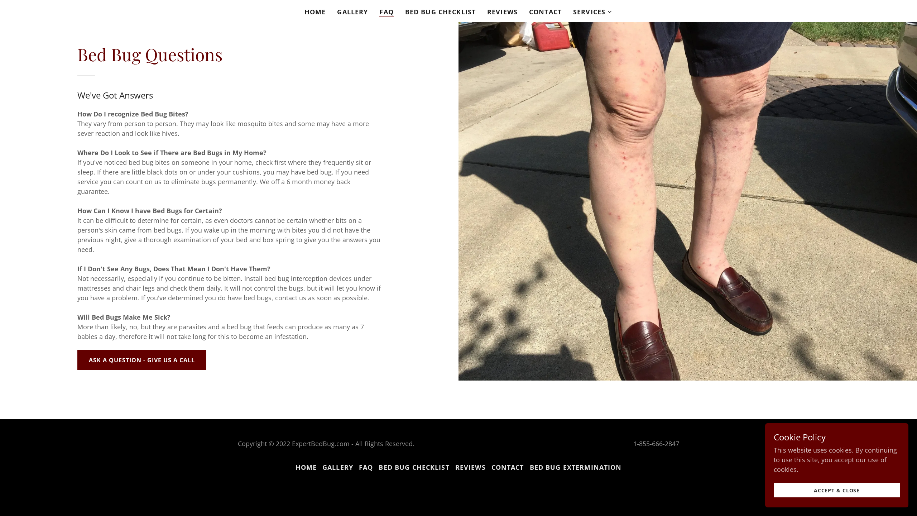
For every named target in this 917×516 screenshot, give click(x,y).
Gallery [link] (352, 12)
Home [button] (306, 467)
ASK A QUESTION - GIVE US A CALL (142, 360)
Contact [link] (545, 12)
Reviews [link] (502, 12)
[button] (593, 12)
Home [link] (315, 12)
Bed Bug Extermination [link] (576, 467)
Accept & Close (837, 490)
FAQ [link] (386, 12)
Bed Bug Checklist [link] (440, 12)
